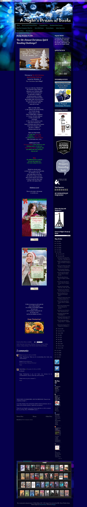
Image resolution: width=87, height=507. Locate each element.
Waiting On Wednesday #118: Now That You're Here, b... (63, 317)
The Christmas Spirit (32, 81)
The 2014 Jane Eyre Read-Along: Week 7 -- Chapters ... (63, 321)
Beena (20, 355)
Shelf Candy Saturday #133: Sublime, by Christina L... (63, 325)
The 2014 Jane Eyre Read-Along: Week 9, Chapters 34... (63, 283)
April (59, 341)
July (59, 335)
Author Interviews (60, 28)
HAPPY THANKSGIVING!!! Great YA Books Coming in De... (63, 262)
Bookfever (57, 445)
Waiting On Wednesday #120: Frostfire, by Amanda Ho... (63, 266)
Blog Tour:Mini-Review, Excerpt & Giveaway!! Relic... (62, 294)
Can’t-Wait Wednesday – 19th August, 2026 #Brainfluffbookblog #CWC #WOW (58, 420)
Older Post (49, 416)
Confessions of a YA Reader (57, 387)
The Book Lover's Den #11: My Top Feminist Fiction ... (63, 290)
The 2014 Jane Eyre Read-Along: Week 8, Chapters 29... (63, 302)
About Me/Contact (39, 28)
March (59, 343)
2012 (57, 352)
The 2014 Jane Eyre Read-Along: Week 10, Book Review (63, 274)
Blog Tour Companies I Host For (24, 28)
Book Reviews (29, 31)
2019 (57, 241)
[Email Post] (35, 342)
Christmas (33, 344)
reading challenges (25, 345)
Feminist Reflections (27, 361)
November (60, 256)
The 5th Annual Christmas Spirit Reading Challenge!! (63, 269)
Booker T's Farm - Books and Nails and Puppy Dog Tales (57, 398)
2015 (57, 250)
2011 (57, 355)
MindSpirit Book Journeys (56, 25)
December (60, 254)
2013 (57, 350)
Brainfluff (57, 414)
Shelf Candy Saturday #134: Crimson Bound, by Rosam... (63, 307)
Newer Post (20, 416)
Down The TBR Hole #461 (57, 391)
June (59, 337)
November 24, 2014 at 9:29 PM (29, 355)
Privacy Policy (20, 31)
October (59, 328)
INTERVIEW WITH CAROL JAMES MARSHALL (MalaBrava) (58, 436)
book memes (27, 344)
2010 (57, 357)
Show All (60, 458)
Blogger (53, 504)
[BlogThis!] (38, 342)
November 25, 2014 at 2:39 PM (34, 369)
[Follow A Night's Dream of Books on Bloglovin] (59, 226)
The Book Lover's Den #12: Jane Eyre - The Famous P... (63, 258)
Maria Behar (22, 369)
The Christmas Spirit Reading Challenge (38, 345)
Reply (20, 364)
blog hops (22, 344)
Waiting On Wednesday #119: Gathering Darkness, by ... (63, 298)
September (60, 331)
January (59, 348)
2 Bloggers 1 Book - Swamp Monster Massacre (58, 406)
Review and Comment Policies (29, 25)
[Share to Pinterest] (41, 342)
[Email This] (37, 342)
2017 (57, 245)
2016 (57, 247)
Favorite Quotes (50, 28)
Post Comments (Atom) (27, 419)
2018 (57, 243)
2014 (57, 252)
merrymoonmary (42, 504)
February (60, 345)
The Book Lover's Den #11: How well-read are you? (63, 310)
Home (18, 25)
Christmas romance (40, 344)
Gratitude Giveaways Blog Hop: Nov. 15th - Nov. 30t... (63, 287)
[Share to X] (39, 342)
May (59, 339)
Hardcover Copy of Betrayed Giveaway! (27, 363)
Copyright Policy (43, 25)
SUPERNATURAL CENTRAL (58, 429)
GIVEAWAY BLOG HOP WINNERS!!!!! (63, 314)
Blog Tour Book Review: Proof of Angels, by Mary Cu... (63, 278)
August (59, 333)
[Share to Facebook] (40, 342)
